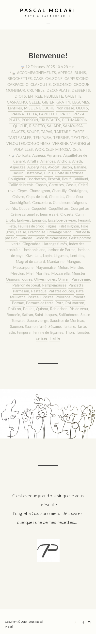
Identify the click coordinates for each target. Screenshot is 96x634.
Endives (23, 220)
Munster (78, 273)
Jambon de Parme (61, 249)
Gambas (25, 238)
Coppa (24, 208)
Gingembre (31, 244)
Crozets (66, 214)
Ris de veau (78, 308)
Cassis (71, 184)
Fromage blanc (59, 232)
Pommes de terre (39, 303)
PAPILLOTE (48, 114)
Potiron (14, 308)
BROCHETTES (19, 78)
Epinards (39, 220)
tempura (24, 332)
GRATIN (63, 102)
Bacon (67, 167)
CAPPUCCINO (76, 78)
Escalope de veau (62, 220)
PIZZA (78, 114)
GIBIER (48, 102)
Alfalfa (32, 161)
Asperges (17, 167)
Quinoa (42, 308)
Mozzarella (60, 273)
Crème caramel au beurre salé (34, 214)
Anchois (63, 161)
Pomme (18, 303)
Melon (63, 267)
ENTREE (35, 96)
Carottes (56, 184)
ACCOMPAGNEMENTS (36, 72)
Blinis (48, 173)
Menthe (76, 267)
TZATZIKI (79, 137)
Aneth (77, 161)
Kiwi (28, 255)
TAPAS (46, 131)
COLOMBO (62, 84)
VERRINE (60, 143)
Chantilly (59, 190)
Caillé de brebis (21, 184)
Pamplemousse (54, 285)
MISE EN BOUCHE (39, 108)
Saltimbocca (69, 314)
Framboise (36, 232)
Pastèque (39, 291)
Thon (69, 332)
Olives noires (45, 279)
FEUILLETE (53, 96)
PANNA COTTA (24, 114)
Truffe (54, 338)
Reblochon (58, 308)
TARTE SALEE (19, 137)
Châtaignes (77, 190)
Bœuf (66, 179)
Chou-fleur (74, 196)
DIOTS (20, 96)
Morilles (42, 273)
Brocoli (54, 179)
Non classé (65, 108)
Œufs (77, 149)
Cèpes (22, 190)
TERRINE (61, 137)
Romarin (13, 314)
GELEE (34, 102)
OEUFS (82, 108)
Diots (10, 220)
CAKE (38, 78)
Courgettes (80, 208)
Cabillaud (80, 179)
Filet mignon (69, 226)
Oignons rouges (19, 279)
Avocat (54, 167)
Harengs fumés (54, 244)
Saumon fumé (36, 326)
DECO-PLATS (58, 90)
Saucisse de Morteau (67, 320)
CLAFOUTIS (41, 84)
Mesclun (17, 273)
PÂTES (65, 114)
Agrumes (54, 155)
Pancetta (75, 285)
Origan (63, 279)
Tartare (69, 326)
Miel (29, 273)
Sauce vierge (37, 320)
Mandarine (55, 261)
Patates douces (61, 291)
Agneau (38, 155)
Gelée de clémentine (50, 238)
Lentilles (15, 108)
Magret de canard (30, 261)
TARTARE (62, 131)
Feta (12, 226)
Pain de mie (80, 279)
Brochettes (36, 179)
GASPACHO (17, 102)
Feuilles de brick (31, 226)
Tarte (81, 326)
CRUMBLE (36, 90)
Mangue (73, 261)
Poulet (28, 308)
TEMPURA (42, 137)
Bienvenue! (48, 55)
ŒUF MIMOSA (58, 149)
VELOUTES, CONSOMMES (28, 143)
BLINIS (80, 72)
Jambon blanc (34, 249)
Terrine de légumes (47, 332)
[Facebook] (83, 622)
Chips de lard (36, 196)
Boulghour (16, 179)
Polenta (78, 297)
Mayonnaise (45, 267)
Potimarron (74, 303)
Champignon (40, 190)
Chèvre (18, 196)
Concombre (41, 202)
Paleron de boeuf (26, 285)
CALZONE (54, 78)
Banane (80, 167)
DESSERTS (81, 90)
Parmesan (21, 291)
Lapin (47, 255)
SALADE (54, 125)
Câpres (41, 184)
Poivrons (62, 297)
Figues (51, 226)
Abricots (23, 155)
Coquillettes (58, 208)
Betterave (33, 173)
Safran (27, 314)
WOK (39, 149)
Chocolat (56, 196)
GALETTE (73, 96)
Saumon (16, 326)
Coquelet (39, 208)
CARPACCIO (18, 84)
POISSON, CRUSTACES (41, 120)
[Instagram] (89, 622)
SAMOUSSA (73, 125)
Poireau (34, 297)
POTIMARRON (74, 120)
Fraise (21, 232)
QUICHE (20, 125)
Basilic (18, 173)
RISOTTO (37, 125)
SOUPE (33, 131)
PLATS (14, 120)
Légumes (61, 255)
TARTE (78, 131)
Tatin (11, 332)
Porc (59, 303)
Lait (37, 255)
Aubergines (36, 167)
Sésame (54, 326)
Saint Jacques (46, 314)
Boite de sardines (69, 173)
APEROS (65, 72)
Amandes (47, 161)
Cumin (80, 214)
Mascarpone (23, 267)
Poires (48, 297)
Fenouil (84, 220)
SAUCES (18, 131)
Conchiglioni (20, 202)
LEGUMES (80, 102)
